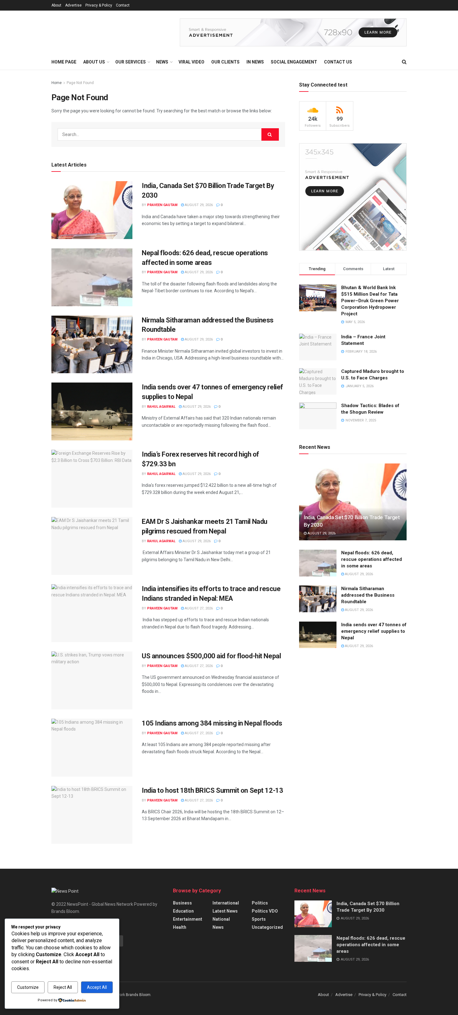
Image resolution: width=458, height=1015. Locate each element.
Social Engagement (294, 61)
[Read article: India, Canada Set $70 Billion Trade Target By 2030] (91, 210)
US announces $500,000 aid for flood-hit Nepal (211, 656)
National (221, 919)
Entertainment (187, 919)
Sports (259, 919)
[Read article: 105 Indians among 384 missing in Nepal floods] (91, 748)
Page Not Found (80, 83)
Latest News (225, 911)
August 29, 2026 (198, 205)
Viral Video (191, 61)
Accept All (97, 987)
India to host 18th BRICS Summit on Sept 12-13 (212, 790)
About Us (94, 61)
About (56, 5)
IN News (255, 61)
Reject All (63, 987)
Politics (260, 902)
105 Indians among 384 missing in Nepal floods (212, 723)
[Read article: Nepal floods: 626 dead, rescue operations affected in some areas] (91, 277)
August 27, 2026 (198, 608)
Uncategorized (267, 927)
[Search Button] (404, 62)
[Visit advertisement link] (293, 32)
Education (183, 911)
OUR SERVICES (130, 61)
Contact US (338, 61)
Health (179, 927)
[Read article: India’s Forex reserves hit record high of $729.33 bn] (91, 479)
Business (182, 902)
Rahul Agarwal (161, 407)
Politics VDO (265, 911)
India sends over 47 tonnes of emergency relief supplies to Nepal (374, 631)
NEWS (162, 61)
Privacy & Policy (98, 5)
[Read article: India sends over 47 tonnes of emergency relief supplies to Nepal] (91, 411)
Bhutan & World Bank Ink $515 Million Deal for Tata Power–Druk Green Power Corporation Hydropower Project (370, 301)
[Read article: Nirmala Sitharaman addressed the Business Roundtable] (91, 345)
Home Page (63, 61)
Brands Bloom (138, 995)
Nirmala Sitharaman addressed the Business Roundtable (367, 595)
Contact (123, 5)
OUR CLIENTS (225, 61)
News (218, 927)
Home (56, 83)
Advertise (73, 5)
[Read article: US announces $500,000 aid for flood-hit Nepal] (91, 680)
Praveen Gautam (162, 205)
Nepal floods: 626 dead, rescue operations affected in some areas (371, 559)
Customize (28, 987)
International (225, 902)
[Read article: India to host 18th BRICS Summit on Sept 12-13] (91, 815)
